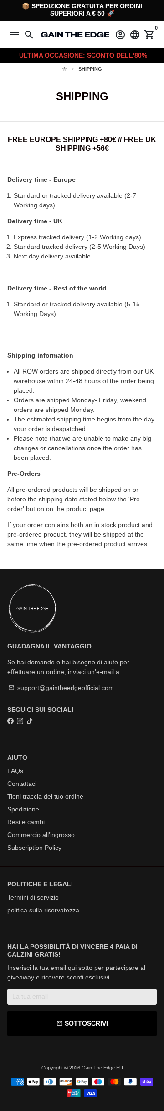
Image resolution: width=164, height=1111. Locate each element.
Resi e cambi (26, 822)
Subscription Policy (34, 847)
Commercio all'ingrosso (41, 834)
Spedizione (23, 809)
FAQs (15, 770)
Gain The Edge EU (102, 1067)
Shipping (90, 69)
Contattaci (21, 783)
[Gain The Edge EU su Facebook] (10, 721)
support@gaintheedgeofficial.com (61, 687)
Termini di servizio (33, 897)
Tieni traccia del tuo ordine (45, 796)
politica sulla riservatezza (43, 910)
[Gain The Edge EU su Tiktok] (29, 721)
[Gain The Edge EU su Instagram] (20, 721)
